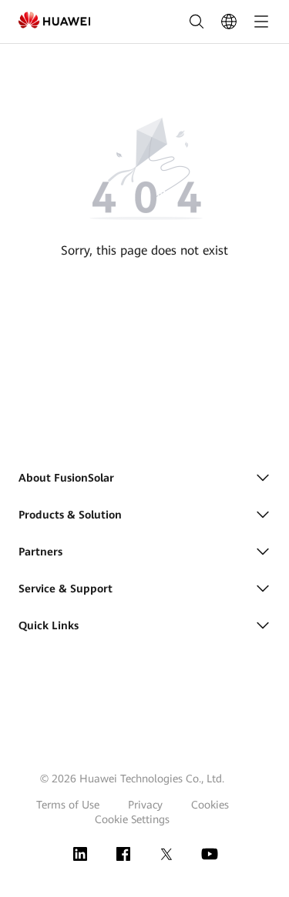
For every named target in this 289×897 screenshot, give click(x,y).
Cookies (210, 805)
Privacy (145, 805)
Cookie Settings (132, 819)
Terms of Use (67, 805)
